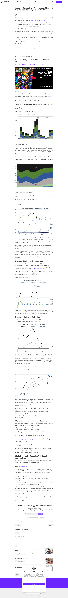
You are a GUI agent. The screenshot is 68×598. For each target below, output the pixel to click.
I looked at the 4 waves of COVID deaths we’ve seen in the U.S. (36, 107)
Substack (28, 595)
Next (50, 525)
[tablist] (19, 533)
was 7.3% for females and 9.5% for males (28, 440)
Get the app (39, 593)
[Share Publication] (55, 2)
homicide (21, 98)
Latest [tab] (19, 546)
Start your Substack (31, 593)
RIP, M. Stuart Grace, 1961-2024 (22, 558)
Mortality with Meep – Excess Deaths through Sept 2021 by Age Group (30, 64)
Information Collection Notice (33, 587)
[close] (44, 567)
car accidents (29, 98)
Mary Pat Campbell (22, 554)
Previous (18, 525)
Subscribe (59, 1)
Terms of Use (39, 586)
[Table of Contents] (1, 299)
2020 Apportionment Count (38, 268)
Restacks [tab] (21, 532)
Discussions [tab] (23, 546)
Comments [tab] (17, 532)
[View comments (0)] (19, 18)
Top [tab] (16, 546)
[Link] (13, 61)
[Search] (53, 2)
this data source (36, 366)
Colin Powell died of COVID (38, 20)
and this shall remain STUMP (20, 560)
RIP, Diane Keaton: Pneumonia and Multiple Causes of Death (28, 549)
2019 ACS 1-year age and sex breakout (35, 267)
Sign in (64, 1)
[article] (34, 552)
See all (17, 574)
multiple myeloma (23, 466)
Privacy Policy (42, 587)
